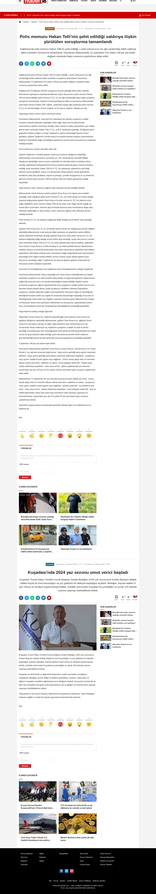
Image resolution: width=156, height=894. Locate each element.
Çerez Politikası (85, 881)
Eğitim (41, 854)
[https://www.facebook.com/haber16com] (61, 871)
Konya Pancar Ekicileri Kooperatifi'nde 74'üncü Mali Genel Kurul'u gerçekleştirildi (37, 807)
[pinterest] (49, 63)
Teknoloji (24, 864)
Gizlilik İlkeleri (72, 881)
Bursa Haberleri (27, 854)
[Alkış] (31, 431)
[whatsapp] (32, 63)
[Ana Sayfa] (20, 22)
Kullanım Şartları (99, 881)
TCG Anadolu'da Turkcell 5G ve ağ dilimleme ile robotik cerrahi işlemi (76, 806)
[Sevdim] (41, 431)
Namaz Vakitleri (106, 864)
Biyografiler (63, 854)
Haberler (26, 22)
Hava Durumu (105, 854)
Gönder (25, 477)
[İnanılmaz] (79, 431)
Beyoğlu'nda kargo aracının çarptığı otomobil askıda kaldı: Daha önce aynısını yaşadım (37, 518)
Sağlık (41, 861)
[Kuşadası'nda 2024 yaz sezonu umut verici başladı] (58, 627)
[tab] (26, 448)
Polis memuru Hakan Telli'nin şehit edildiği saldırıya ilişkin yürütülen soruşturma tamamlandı (71, 22)
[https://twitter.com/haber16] (66, 871)
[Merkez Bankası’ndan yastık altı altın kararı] (77, 823)
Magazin (24, 861)
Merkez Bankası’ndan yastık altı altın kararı (77, 839)
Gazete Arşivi (85, 864)
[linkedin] (43, 63)
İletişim (62, 881)
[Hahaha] (69, 431)
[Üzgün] (89, 431)
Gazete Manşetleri (107, 857)
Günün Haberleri (86, 857)
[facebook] (21, 63)
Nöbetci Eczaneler (107, 861)
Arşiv (82, 861)
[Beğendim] (22, 431)
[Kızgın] (60, 431)
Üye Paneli (145, 15)
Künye (56, 881)
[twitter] (26, 63)
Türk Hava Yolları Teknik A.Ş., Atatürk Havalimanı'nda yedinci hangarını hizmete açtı (35, 839)
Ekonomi (24, 857)
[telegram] (38, 63)
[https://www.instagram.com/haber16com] (71, 871)
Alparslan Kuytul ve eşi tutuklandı (76, 549)
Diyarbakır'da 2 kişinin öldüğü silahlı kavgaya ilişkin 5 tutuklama (77, 518)
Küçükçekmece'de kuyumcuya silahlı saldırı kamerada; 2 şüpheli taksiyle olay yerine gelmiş (36, 550)
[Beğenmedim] (50, 431)
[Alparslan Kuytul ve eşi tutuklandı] (77, 535)
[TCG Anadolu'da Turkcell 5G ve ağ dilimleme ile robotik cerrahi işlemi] (77, 791)
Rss (50, 881)
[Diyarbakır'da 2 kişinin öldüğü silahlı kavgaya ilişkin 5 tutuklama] (77, 503)
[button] (24, 15)
